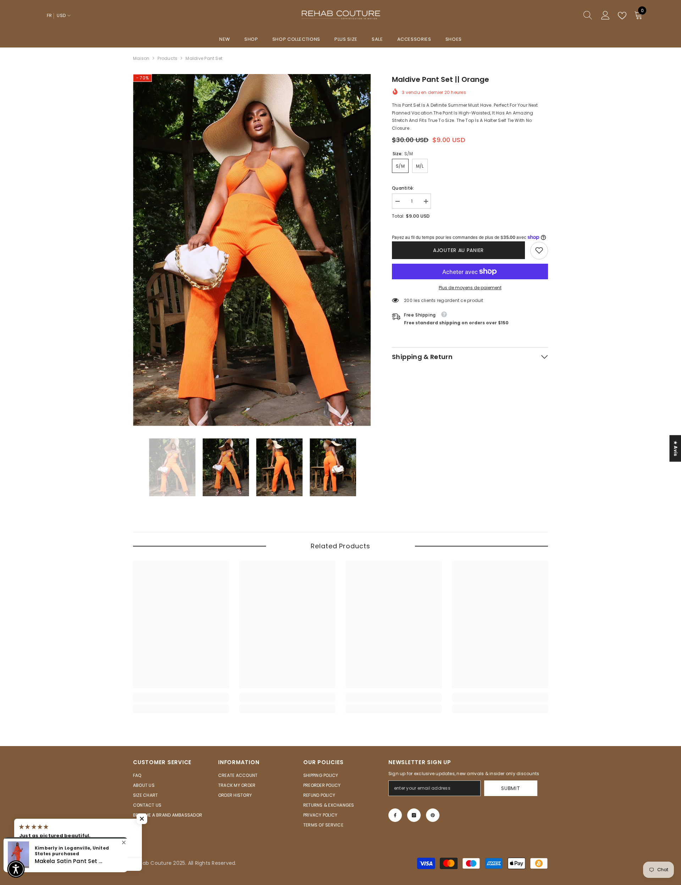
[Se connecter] (605, 15)
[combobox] (555, 15)
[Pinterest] (432, 815)
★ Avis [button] (675, 448)
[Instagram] (414, 815)
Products (167, 58)
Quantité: (403, 188)
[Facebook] (395, 815)
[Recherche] (562, 15)
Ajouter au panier (458, 250)
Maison (141, 58)
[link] (539, 250)
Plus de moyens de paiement (470, 287)
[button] (142, 818)
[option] (252, 250)
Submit (510, 788)
